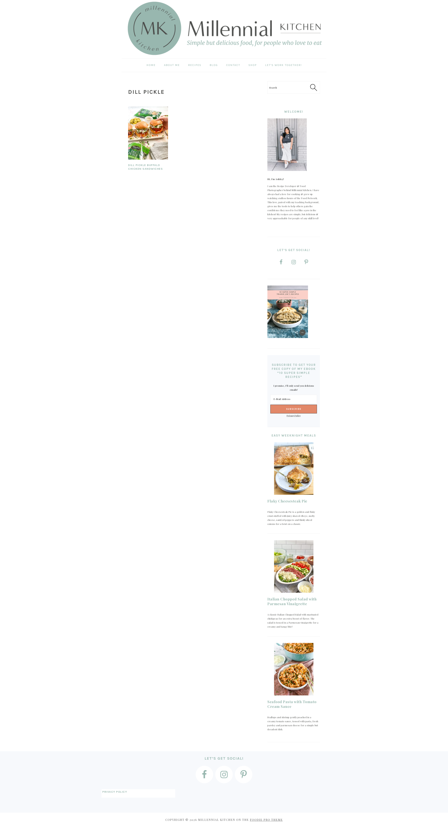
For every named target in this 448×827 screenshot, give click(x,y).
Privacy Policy (294, 415)
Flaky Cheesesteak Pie (287, 500)
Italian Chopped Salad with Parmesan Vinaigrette (292, 601)
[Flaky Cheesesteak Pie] (293, 468)
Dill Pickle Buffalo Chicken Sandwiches (145, 166)
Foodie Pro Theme (266, 820)
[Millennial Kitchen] (224, 55)
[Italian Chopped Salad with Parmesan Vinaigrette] (293, 566)
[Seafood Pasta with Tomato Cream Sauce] (293, 669)
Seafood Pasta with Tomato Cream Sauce (292, 704)
